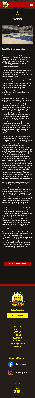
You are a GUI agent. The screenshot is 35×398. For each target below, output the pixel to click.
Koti (3, 10)
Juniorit (17, 346)
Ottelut (17, 332)
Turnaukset (17, 341)
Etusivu (17, 326)
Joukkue (17, 335)
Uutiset (8, 10)
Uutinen (14, 10)
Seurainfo (17, 338)
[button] (31, 4)
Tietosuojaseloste (17, 343)
